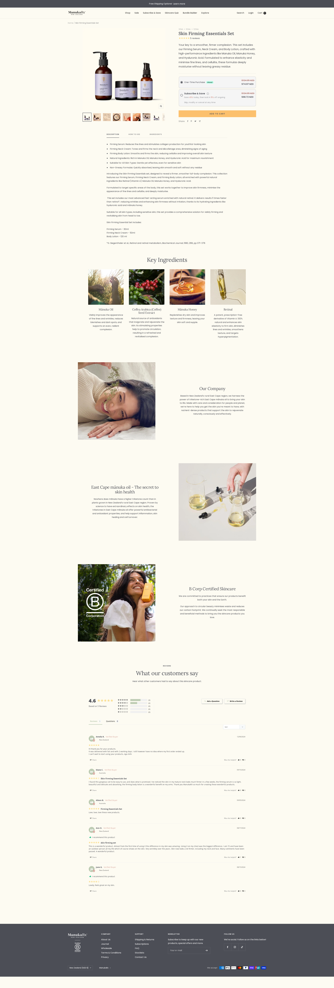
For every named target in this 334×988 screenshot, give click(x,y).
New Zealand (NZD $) (79, 967)
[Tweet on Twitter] (195, 121)
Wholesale (106, 948)
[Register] (206, 950)
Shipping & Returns (144, 939)
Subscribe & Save (152, 12)
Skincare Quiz (172, 12)
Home (70, 23)
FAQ (137, 948)
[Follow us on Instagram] (234, 947)
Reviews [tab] (93, 721)
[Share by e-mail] (200, 121)
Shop (127, 12)
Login (251, 12)
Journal (105, 943)
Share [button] (94, 760)
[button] (239, 760)
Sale (137, 12)
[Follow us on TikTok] (242, 947)
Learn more (179, 3)
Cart (261, 12)
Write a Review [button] (236, 701)
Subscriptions (142, 943)
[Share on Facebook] (187, 121)
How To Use (134, 134)
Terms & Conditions (111, 952)
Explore (205, 12)
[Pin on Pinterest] (191, 121)
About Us (105, 939)
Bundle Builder (190, 12)
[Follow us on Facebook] (227, 947)
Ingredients (156, 134)
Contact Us (141, 957)
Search (240, 12)
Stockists (139, 952)
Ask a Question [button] (213, 701)
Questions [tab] (110, 721)
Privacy (105, 957)
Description (113, 134)
